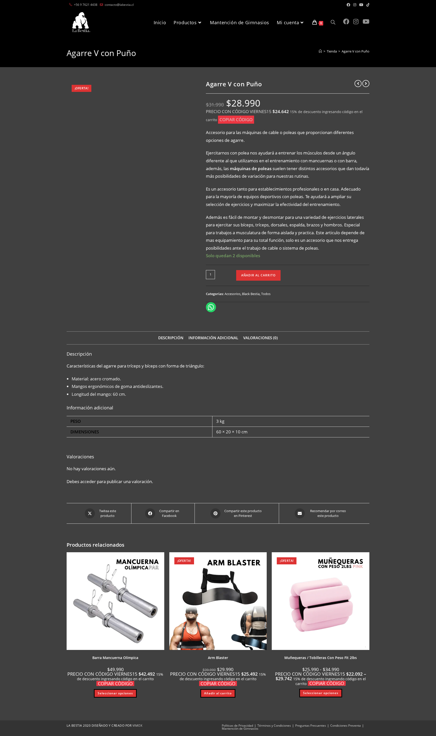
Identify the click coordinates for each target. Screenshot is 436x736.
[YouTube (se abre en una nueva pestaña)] (361, 4)
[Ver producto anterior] (358, 83)
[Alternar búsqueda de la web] (333, 22)
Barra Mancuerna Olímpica (115, 657)
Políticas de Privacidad (237, 725)
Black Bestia (251, 294)
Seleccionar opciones (115, 693)
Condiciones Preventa (345, 725)
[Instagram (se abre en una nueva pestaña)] (355, 4)
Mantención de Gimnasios (240, 728)
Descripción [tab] (170, 337)
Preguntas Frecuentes (310, 725)
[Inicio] (320, 51)
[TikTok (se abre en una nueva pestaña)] (367, 4)
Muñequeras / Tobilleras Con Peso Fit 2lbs (320, 657)
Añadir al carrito (258, 275)
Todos (265, 294)
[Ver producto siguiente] (365, 83)
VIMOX (137, 725)
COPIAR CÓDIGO (236, 119)
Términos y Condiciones (274, 725)
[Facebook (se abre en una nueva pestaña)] (348, 4)
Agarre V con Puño (355, 51)
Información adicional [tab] (213, 337)
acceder (88, 481)
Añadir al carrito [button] (218, 693)
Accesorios (232, 294)
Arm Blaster (218, 657)
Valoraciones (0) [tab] (260, 337)
